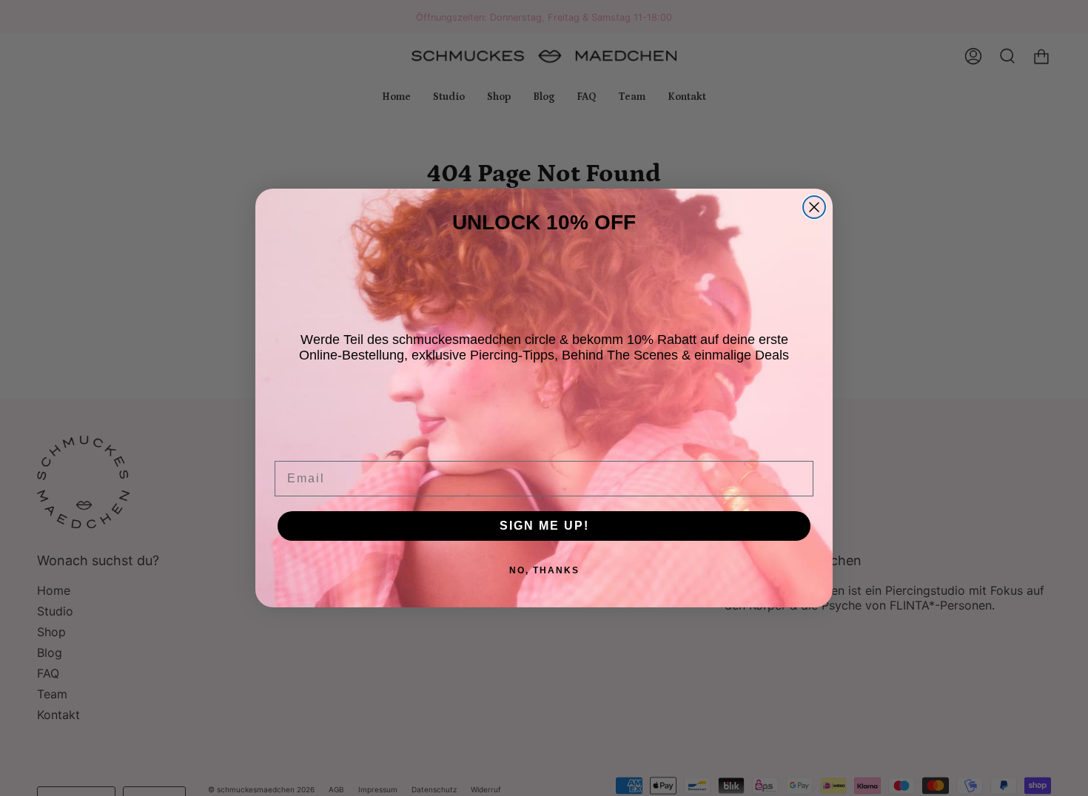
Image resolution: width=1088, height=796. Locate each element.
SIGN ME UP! (544, 525)
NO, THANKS (544, 570)
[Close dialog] (814, 207)
